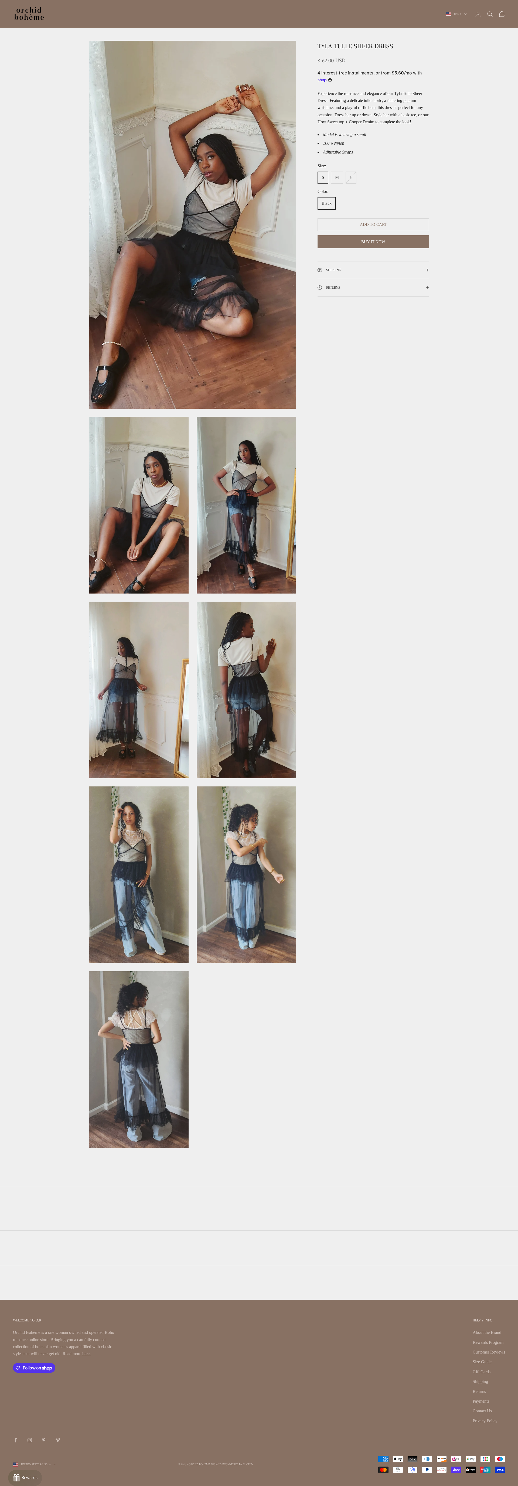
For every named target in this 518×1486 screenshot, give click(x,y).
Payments (481, 1401)
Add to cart (373, 224)
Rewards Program (488, 1342)
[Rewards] (25, 1478)
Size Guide (482, 1361)
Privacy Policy (485, 1421)
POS (213, 1464)
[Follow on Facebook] (15, 1440)
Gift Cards (481, 1371)
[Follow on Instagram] (29, 1440)
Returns (479, 1391)
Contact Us (482, 1411)
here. (86, 1353)
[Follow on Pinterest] (43, 1440)
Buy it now (373, 241)
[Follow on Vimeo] (57, 1440)
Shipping (480, 1381)
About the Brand (487, 1332)
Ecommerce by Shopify (237, 1464)
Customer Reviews (489, 1352)
